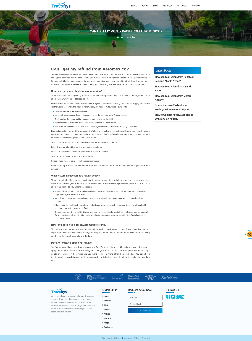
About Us (107, 300)
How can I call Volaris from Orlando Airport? (173, 88)
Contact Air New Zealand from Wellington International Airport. (172, 107)
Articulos (182, 6)
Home (133, 6)
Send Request (145, 310)
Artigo (106, 323)
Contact (196, 6)
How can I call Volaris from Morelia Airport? (173, 98)
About (145, 6)
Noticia (106, 309)
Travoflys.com (127, 338)
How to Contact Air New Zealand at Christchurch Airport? (174, 116)
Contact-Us (108, 327)
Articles (167, 6)
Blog (155, 6)
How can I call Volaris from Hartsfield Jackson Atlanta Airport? (174, 79)
